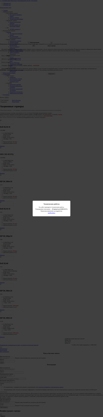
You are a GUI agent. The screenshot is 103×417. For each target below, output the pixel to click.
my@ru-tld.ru (51, 213)
